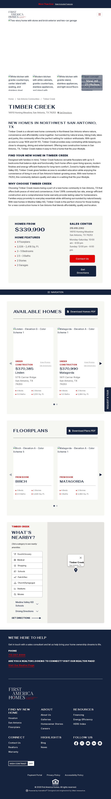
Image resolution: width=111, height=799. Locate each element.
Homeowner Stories (52, 724)
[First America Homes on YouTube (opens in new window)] (88, 743)
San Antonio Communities (28, 99)
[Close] (80, 558)
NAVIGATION (56, 292)
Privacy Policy (53, 775)
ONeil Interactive (78, 791)
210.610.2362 (77, 228)
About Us (46, 715)
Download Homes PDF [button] (83, 311)
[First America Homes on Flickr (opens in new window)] (100, 743)
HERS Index (79, 724)
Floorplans (14, 727)
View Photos (45, 362)
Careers (45, 728)
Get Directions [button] (83, 271)
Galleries (46, 719)
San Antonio (15, 722)
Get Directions (65, 113)
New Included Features (64, 4)
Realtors (13, 747)
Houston (13, 718)
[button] (76, 570)
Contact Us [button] (82, 258)
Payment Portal (35, 775)
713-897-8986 (16, 655)
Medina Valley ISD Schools (25, 604)
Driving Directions (24, 611)
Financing (78, 715)
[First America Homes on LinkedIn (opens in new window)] (94, 743)
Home (11, 99)
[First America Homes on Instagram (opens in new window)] (82, 743)
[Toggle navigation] (100, 14)
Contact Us (14, 742)
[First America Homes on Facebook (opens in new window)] (76, 743)
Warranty (13, 751)
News (44, 747)
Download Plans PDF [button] (84, 430)
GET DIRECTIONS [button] (21, 618)
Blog (43, 742)
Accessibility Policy (74, 775)
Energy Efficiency (83, 719)
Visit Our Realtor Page (21, 665)
